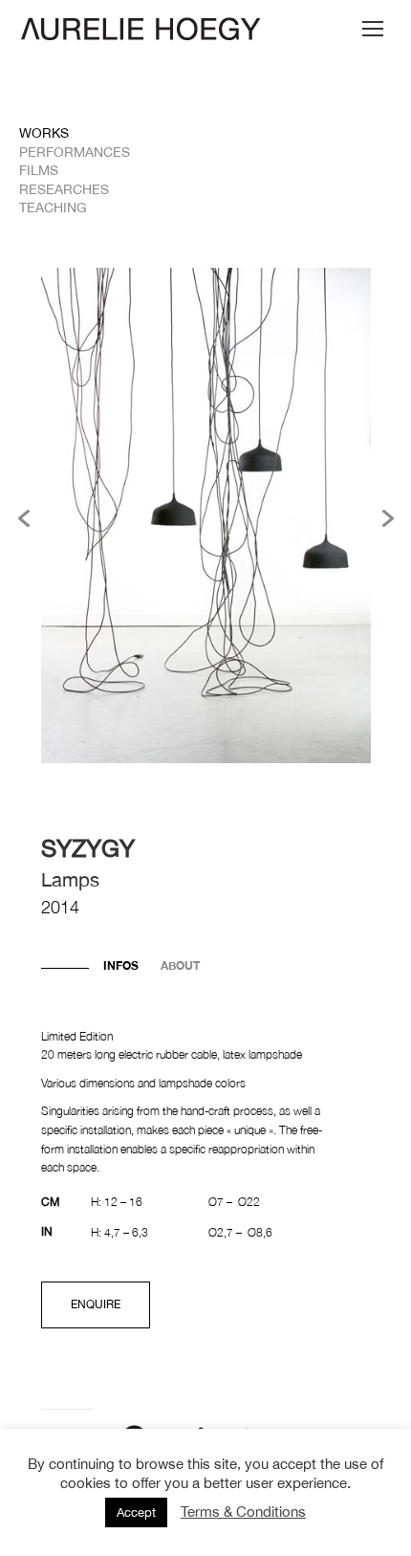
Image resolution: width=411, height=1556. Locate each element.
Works (44, 133)
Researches (64, 189)
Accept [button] (136, 1512)
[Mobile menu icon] (373, 29)
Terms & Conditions (243, 1511)
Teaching (53, 207)
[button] (24, 518)
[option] (206, 518)
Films (38, 170)
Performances (74, 152)
